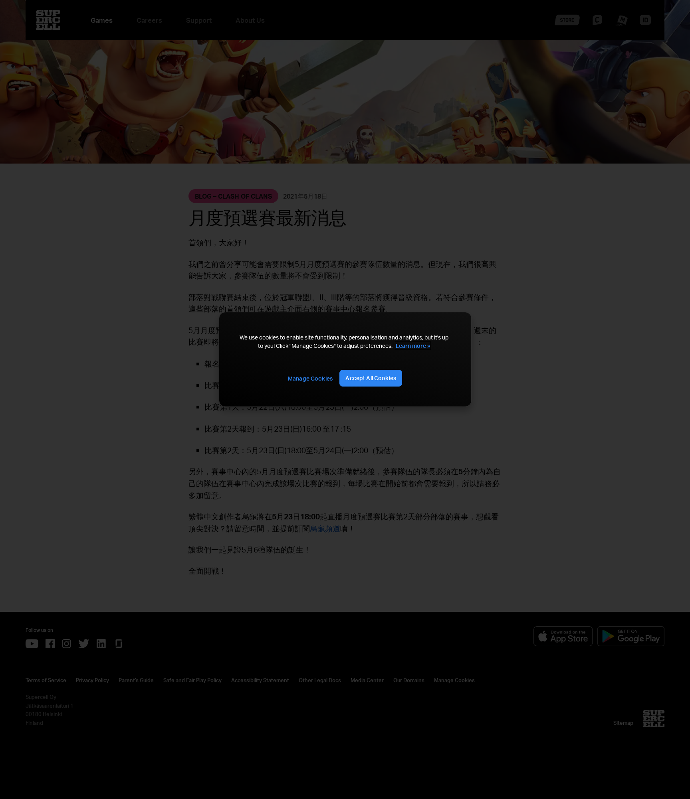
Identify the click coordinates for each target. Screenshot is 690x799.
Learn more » (413, 345)
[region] (345, 359)
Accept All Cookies (370, 378)
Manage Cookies (310, 378)
